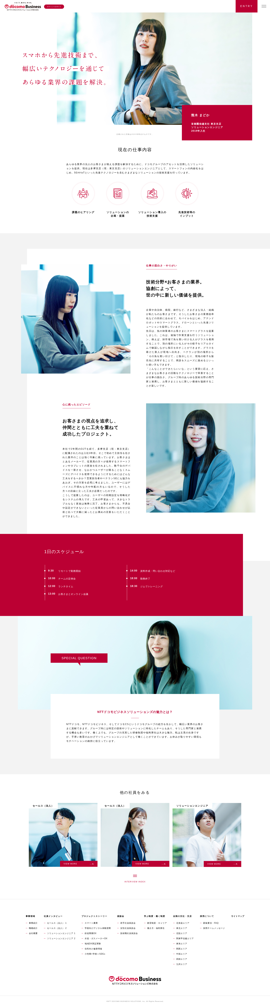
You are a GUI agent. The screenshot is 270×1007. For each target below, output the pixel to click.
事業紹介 (33, 923)
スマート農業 (91, 923)
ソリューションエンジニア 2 (61, 938)
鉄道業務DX (91, 933)
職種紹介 (33, 928)
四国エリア (181, 959)
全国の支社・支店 (182, 916)
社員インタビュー (53, 916)
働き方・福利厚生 (156, 928)
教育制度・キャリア (157, 923)
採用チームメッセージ (214, 928)
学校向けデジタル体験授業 (98, 928)
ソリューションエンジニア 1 (61, 933)
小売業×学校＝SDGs (95, 954)
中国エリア (181, 954)
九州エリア (181, 964)
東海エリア (181, 944)
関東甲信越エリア (185, 938)
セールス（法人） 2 (57, 928)
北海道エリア (182, 923)
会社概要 (33, 933)
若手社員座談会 (128, 923)
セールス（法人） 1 (57, 923)
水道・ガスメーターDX (96, 938)
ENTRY (246, 6)
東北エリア (181, 928)
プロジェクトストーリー (94, 916)
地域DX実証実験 (93, 944)
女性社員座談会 (128, 928)
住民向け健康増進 (93, 949)
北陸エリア (181, 933)
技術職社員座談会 (129, 933)
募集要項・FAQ (211, 923)
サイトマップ (237, 916)
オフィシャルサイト (54, 6)
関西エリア (181, 949)
